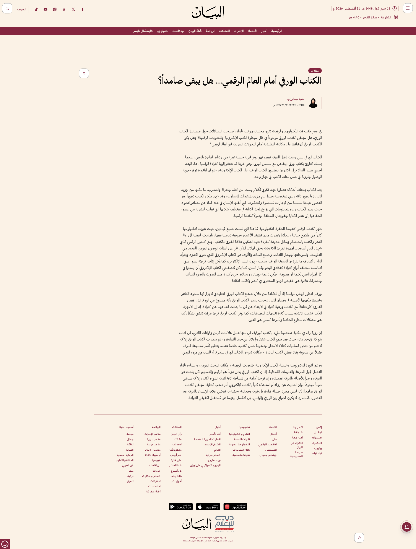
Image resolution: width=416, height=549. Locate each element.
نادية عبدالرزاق (295, 99)
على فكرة (176, 460)
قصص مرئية (213, 454)
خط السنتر (175, 465)
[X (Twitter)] (73, 9)
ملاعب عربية (154, 439)
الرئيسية (277, 31)
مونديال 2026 (153, 449)
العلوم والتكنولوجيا (239, 433)
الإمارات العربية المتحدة (207, 439)
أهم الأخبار (215, 433)
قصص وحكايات (151, 475)
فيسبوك (317, 437)
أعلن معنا (297, 437)
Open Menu (408, 8)
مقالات (178, 439)
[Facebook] (82, 9)
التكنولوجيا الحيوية (239, 444)
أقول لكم (177, 481)
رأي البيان (176, 433)
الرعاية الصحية (125, 454)
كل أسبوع (176, 470)
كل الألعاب (155, 465)
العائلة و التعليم (125, 460)
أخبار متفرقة (153, 491)
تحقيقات (156, 481)
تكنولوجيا (163, 31)
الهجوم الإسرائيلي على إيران (205, 465)
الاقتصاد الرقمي (267, 444)
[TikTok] (36, 9)
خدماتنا (298, 432)
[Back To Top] (359, 537)
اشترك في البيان (297, 445)
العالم (217, 449)
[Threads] (63, 9)
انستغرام (317, 443)
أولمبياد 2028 (153, 454)
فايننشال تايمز (143, 31)
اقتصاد (252, 31)
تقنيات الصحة (242, 439)
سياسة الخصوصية (296, 454)
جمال (130, 439)
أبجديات (177, 444)
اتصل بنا (298, 427)
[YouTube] (45, 9)
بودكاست (178, 31)
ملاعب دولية (154, 444)
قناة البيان (195, 31)
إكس (319, 427)
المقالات (224, 31)
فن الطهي (127, 465)
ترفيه (130, 475)
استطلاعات (154, 486)
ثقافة (130, 444)
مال (274, 439)
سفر (130, 470)
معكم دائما (175, 449)
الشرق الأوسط (213, 444)
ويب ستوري (214, 460)
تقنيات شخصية (241, 454)
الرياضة (210, 31)
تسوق (130, 481)
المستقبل (271, 449)
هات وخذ (176, 475)
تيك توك (317, 453)
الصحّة (129, 449)
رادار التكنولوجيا (241, 449)
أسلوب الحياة (126, 426)
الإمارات (239, 31)
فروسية (156, 460)
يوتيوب (318, 448)
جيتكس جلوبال (268, 454)
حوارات (157, 470)
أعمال (273, 433)
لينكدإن (318, 432)
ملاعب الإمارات (153, 433)
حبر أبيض (176, 454)
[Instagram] (54, 9)
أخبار (264, 31)
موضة (130, 433)
